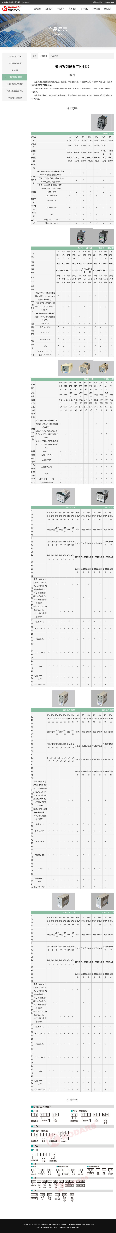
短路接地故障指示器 (15, 98)
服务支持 (84, 9)
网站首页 (37, 9)
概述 (34, 56)
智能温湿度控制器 (16, 77)
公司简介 (49, 9)
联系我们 (107, 9)
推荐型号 (44, 56)
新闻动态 (72, 9)
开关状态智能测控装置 (15, 84)
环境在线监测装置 (14, 63)
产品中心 (60, 9)
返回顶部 (112, 1214)
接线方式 (54, 56)
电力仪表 (15, 70)
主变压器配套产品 (14, 56)
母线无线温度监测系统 (15, 91)
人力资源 (96, 9)
